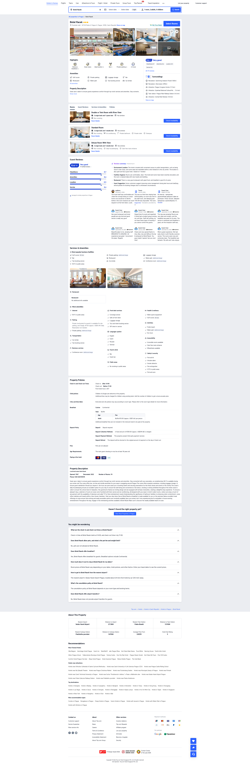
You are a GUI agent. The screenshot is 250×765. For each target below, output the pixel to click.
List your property (121, 730)
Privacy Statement (97, 734)
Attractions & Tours (88, 3)
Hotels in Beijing (86, 686)
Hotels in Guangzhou (99, 686)
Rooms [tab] (72, 107)
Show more (73, 94)
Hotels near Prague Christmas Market (100, 670)
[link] (183, 3)
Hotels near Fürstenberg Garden (122, 670)
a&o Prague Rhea (114, 651)
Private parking (113, 255)
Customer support (73, 721)
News (94, 724)
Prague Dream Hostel (136, 655)
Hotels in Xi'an (99, 693)
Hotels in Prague (166, 609)
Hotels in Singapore (169, 690)
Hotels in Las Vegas (74, 690)
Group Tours (127, 3)
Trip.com (133, 609)
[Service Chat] (193, 754)
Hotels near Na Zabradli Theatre (78, 670)
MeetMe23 (104, 651)
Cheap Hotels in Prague (102, 701)
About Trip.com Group (98, 740)
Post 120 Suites (162, 655)
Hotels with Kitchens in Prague (77, 705)
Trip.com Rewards (121, 724)
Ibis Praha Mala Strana (128, 651)
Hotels (140, 609)
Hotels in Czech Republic (151, 609)
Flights (63, 3)
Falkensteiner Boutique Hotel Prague (94, 655)
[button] (163, 3)
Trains (71, 3)
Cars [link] (77, 3)
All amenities (74, 83)
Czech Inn (96, 651)
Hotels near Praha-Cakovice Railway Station (81, 678)
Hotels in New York (74, 693)
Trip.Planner (138, 3)
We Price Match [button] (157, 25)
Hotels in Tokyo (137, 686)
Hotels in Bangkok (112, 686)
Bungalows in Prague (87, 701)
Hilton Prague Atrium (74, 655)
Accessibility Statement (99, 737)
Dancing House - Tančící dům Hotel (155, 651)
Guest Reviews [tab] (83, 107)
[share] (193, 748)
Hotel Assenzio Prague (109, 659)
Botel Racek (76, 22)
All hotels (119, 734)
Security (118, 740)
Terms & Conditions (98, 730)
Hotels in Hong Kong (150, 686)
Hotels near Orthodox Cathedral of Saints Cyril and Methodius (86, 666)
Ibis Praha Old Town (150, 655)
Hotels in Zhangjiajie (111, 690)
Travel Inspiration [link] (153, 3)
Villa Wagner (72, 651)
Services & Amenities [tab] (99, 107)
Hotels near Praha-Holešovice (126, 678)
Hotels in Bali (109, 693)
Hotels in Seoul (86, 690)
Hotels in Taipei (156, 690)
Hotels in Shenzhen (125, 686)
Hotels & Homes (52, 3)
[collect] (193, 741)
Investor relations (121, 721)
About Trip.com (96, 721)
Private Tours (115, 3)
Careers (94, 727)
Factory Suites (111, 655)
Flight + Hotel (102, 3)
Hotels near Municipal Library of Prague (146, 670)
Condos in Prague (73, 701)
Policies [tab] (112, 107)
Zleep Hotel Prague (95, 659)
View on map (150, 100)
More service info (73, 727)
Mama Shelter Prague (123, 659)
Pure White (139, 651)
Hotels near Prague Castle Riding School (156, 666)
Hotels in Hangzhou (87, 693)
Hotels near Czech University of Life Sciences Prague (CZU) (125, 666)
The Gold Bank (136, 659)
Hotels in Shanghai (74, 686)
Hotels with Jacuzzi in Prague (135, 701)
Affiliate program (121, 727)
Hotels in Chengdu (98, 690)
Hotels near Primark (165, 670)
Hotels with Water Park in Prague (156, 701)
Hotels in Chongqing (164, 686)
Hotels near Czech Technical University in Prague (82, 674)
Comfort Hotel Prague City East (77, 659)
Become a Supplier (122, 737)
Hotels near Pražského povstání (105, 678)
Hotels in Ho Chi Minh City (142, 690)
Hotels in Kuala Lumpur (126, 690)
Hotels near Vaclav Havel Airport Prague (154, 674)
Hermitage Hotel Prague (84, 651)
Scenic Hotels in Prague (118, 701)
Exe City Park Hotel (122, 655)
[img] (91, 42)
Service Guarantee (73, 724)
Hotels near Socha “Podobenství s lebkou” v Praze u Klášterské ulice (119, 674)
